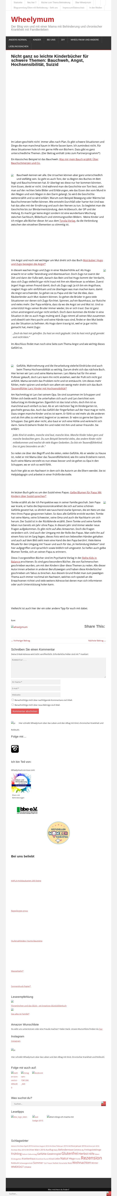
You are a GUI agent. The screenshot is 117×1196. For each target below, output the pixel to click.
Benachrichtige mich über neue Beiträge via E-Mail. (37, 705)
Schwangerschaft (26, 1163)
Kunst (46, 1159)
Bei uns (51, 39)
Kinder (37, 39)
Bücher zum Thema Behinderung (55, 2)
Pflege (72, 1158)
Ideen (97, 1154)
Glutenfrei (70, 1153)
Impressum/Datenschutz (73, 8)
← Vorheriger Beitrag (20, 640)
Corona (77, 1149)
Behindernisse (65, 1149)
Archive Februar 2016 (59, 1146)
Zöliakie (27, 1167)
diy (82, 1150)
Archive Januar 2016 (77, 1146)
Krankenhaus (28, 1158)
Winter (94, 1162)
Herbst (83, 1153)
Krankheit (40, 1159)
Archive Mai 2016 (18, 1150)
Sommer (38, 1163)
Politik (77, 1159)
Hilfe (91, 1154)
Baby (56, 1150)
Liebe (57, 1158)
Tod (45, 1163)
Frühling (16, 1154)
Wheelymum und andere (85, 39)
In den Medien (95, 8)
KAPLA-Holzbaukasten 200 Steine (26, 880)
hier (101, 1029)
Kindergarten (16, 1159)
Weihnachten (81, 1162)
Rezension (91, 1158)
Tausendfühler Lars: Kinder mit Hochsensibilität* (39, 388)
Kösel (51, 1158)
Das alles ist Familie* (20, 1014)
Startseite (18, 2)
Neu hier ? (31, 2)
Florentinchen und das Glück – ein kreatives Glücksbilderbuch (39, 1005)
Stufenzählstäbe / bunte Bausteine (26, 941)
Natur (64, 1158)
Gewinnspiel (54, 1154)
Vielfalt (55, 1163)
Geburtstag (32, 1154)
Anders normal (18, 39)
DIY (63, 39)
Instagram (15, 1041)
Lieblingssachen (18, 46)
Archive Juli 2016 (92, 1146)
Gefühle (42, 1154)
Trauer (49, 1163)
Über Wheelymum (83, 2)
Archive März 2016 (35, 1149)
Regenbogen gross (19, 910)
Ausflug (49, 1149)
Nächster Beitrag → (97, 640)
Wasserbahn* (17, 971)
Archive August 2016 (41, 1146)
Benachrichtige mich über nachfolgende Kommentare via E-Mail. (43, 700)
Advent (14, 1146)
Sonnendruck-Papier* (21, 986)
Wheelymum (32, 19)
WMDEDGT (17, 1166)
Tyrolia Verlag (67, 220)
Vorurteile (63, 1163)
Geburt (25, 1154)
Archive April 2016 (25, 1146)
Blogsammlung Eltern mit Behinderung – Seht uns (36, 8)
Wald (70, 1163)
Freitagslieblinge (92, 1149)
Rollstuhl (15, 1163)
